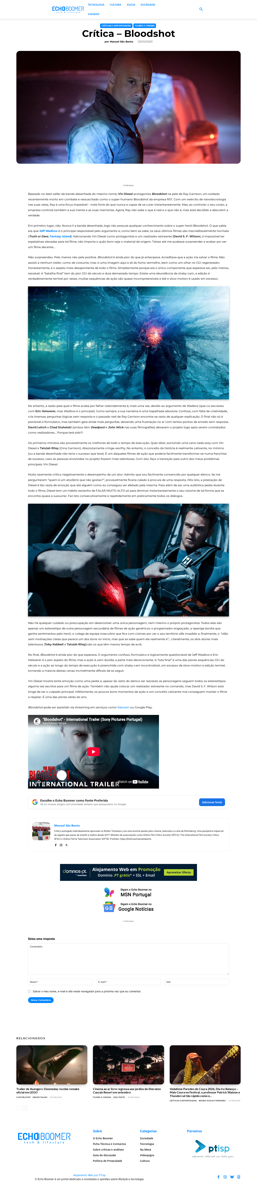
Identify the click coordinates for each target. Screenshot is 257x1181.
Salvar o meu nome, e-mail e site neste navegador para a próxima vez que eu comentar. (87, 991)
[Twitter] (66, 844)
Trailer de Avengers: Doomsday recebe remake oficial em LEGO (47, 1090)
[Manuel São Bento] (41, 834)
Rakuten (123, 707)
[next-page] (24, 1107)
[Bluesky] (232, 1177)
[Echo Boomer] (68, 9)
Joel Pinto (119, 1097)
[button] (201, 9)
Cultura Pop (23, 1097)
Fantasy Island (60, 236)
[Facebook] (55, 844)
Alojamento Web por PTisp (89, 1175)
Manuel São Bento (121, 41)
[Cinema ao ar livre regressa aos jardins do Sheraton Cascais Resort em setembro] (128, 1064)
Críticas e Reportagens (116, 25)
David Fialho (40, 1097)
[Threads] (239, 1177)
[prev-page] (18, 1107)
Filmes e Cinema (144, 25)
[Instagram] (61, 844)
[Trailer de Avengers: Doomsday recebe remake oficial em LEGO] (51, 1064)
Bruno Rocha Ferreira (212, 1100)
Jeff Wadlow (48, 231)
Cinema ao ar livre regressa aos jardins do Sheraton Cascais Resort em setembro (127, 1090)
